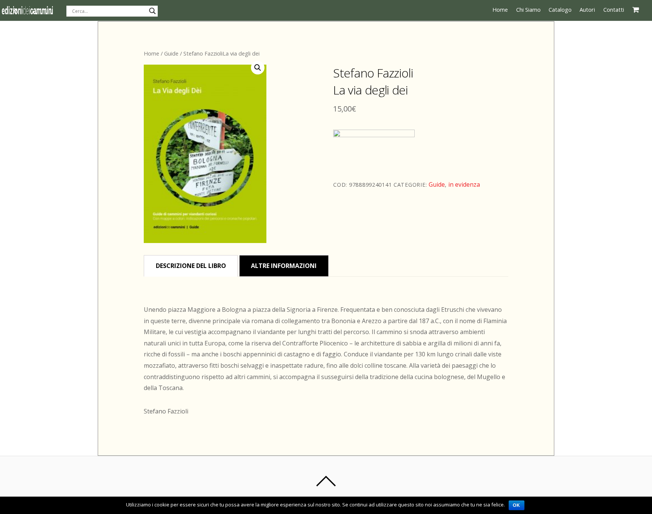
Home (500, 9)
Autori (587, 9)
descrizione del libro (191, 266)
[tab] (191, 266)
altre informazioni (284, 266)
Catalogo (560, 9)
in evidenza (464, 184)
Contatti (613, 9)
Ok (516, 505)
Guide (171, 53)
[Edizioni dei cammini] (27, 11)
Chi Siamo (528, 9)
